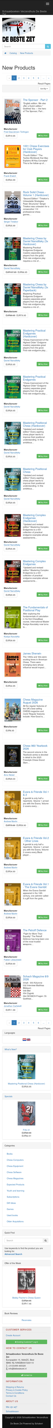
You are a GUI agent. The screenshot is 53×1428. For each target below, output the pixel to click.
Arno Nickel (9, 774)
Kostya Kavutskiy (12, 636)
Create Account (13, 1335)
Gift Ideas (11, 1202)
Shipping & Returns (15, 1387)
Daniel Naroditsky (12, 268)
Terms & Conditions (15, 1392)
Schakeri (39, 1423)
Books (10, 1153)
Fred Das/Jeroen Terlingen (16, 131)
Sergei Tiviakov (11, 221)
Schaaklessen (12, 1411)
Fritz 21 (26, 1129)
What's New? (11, 1049)
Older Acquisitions (15, 1221)
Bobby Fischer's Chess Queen (26, 1297)
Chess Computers (15, 1159)
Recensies (26, 1320)
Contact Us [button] (27, 1375)
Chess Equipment (15, 1166)
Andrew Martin (10, 821)
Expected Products (15, 1184)
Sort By (43, 88)
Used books (12, 1215)
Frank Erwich (10, 175)
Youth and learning (15, 1190)
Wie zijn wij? (11, 1406)
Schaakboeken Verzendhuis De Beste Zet (24, 12)
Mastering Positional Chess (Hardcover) (26, 1083)
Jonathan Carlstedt (12, 1005)
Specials (8, 1096)
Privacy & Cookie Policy (17, 1389)
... (43, 77)
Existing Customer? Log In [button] (27, 1342)
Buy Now (44, 135)
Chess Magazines (15, 1178)
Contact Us (11, 1395)
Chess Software (14, 1172)
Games (10, 1209)
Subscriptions (13, 1196)
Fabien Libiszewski (12, 959)
